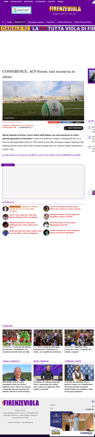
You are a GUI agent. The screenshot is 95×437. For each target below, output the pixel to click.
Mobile (52, 405)
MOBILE (60, 1)
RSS (51, 408)
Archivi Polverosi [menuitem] (65, 22)
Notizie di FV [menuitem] (20, 22)
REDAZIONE (28, 1)
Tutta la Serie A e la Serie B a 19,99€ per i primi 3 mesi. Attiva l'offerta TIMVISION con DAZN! (42, 155)
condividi (65, 122)
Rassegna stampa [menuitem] (35, 22)
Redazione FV (9, 127)
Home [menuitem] (9, 22)
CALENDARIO (40, 1)
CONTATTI (51, 1)
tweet (78, 122)
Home (6, 1)
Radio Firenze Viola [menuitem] (83, 22)
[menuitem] (3, 22)
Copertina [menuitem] (50, 22)
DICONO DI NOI (16, 1)
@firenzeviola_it (26, 127)
